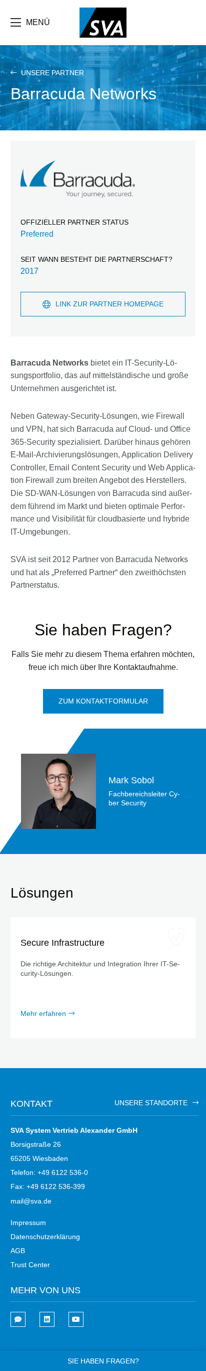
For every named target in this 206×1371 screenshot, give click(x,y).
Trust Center (30, 1265)
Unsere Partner (51, 73)
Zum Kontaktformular (103, 701)
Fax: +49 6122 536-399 (47, 1186)
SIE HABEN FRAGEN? (103, 1361)
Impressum (28, 1223)
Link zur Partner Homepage (110, 304)
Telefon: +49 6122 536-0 (49, 1172)
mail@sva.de (31, 1201)
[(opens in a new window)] (47, 1319)
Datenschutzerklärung (45, 1237)
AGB (17, 1251)
